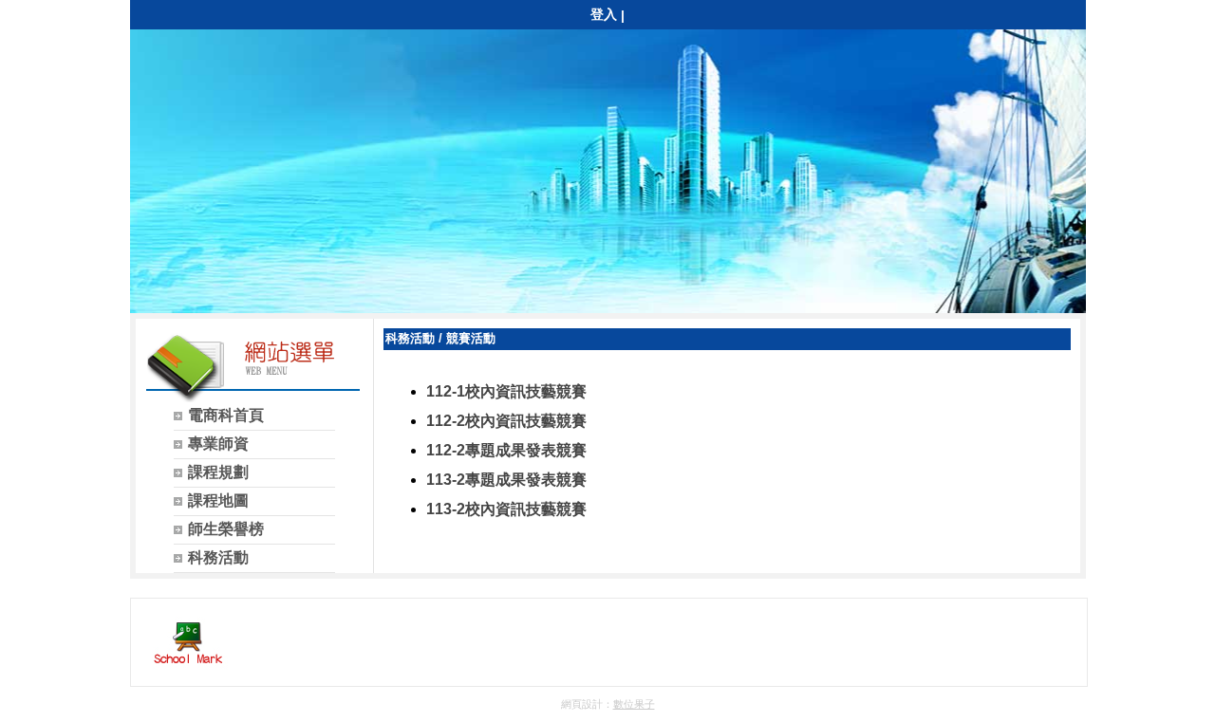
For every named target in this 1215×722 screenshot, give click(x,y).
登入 (603, 14)
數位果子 (634, 704)
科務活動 (410, 338)
